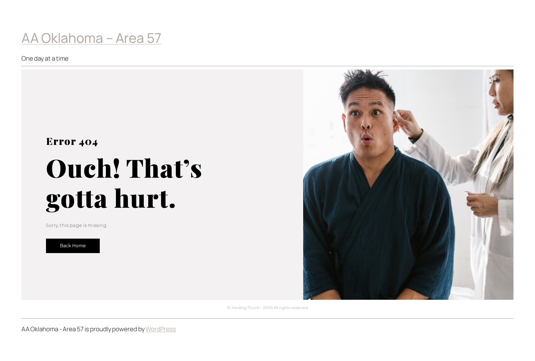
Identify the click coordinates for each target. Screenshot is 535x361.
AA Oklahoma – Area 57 (91, 38)
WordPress (160, 329)
